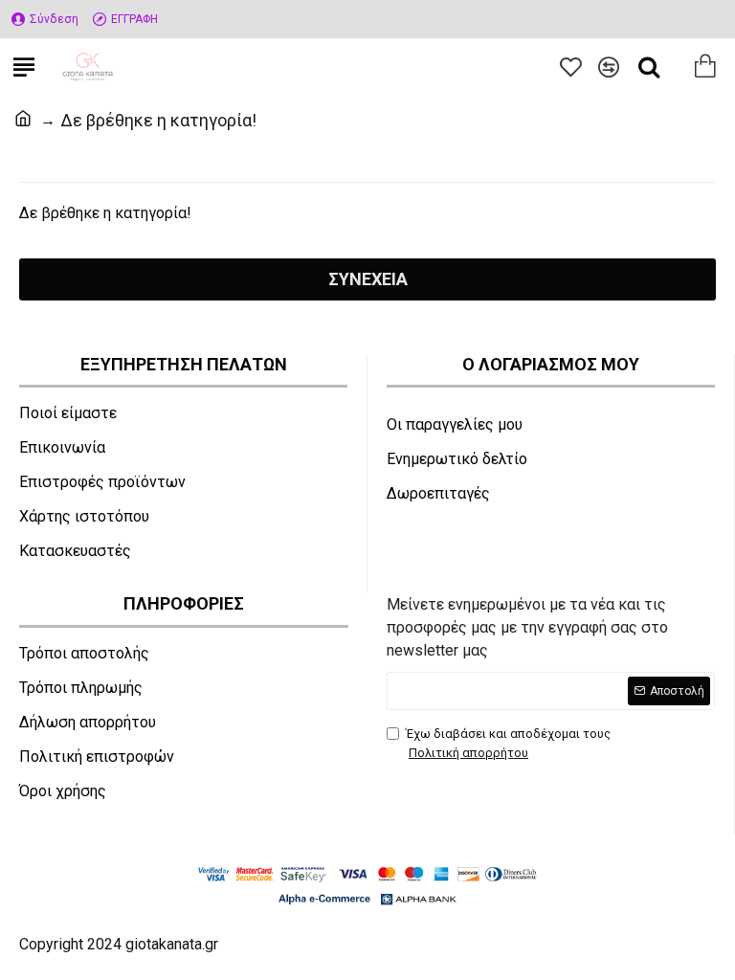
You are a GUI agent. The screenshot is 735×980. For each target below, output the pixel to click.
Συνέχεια (368, 279)
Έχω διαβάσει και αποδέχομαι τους (508, 743)
